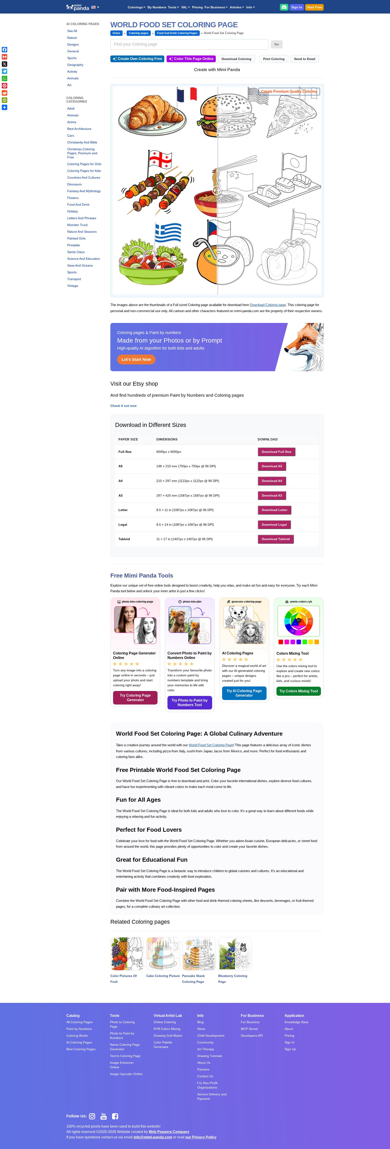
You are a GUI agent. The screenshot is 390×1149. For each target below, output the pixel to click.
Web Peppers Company (169, 1132)
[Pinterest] (4, 85)
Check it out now (123, 406)
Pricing (197, 7)
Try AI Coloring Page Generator (244, 693)
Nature (72, 37)
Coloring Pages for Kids (84, 171)
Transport (74, 279)
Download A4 (272, 481)
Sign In (296, 7)
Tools (172, 7)
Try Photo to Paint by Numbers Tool (190, 702)
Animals (73, 78)
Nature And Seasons (82, 231)
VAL (184, 7)
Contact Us (205, 1076)
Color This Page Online (194, 59)
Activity (72, 71)
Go (276, 44)
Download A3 (272, 495)
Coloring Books (77, 1035)
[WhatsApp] (4, 78)
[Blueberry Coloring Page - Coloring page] (235, 953)
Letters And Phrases (81, 218)
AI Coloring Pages (79, 1042)
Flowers (73, 198)
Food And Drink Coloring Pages (177, 33)
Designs (73, 44)
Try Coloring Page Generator (135, 697)
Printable (73, 245)
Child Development (210, 1035)
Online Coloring (165, 1022)
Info (249, 7)
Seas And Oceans (80, 265)
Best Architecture (79, 129)
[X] (4, 64)
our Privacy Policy (200, 1137)
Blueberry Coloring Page (232, 978)
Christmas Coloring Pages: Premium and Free (82, 153)
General (73, 51)
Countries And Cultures (83, 177)
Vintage (72, 286)
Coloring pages (139, 33)
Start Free (314, 7)
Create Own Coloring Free (140, 59)
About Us (203, 1062)
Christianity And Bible (82, 142)
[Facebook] (4, 49)
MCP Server (249, 1029)
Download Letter (274, 510)
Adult (70, 108)
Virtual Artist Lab (168, 1016)
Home (116, 33)
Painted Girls (76, 238)
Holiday (72, 211)
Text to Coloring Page (125, 1056)
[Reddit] (4, 93)
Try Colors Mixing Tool (298, 691)
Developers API (252, 1035)
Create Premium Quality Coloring (289, 91)
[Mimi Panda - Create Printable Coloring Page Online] (77, 7)
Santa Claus (76, 252)
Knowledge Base (297, 1022)
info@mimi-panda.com (153, 1137)
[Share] (4, 107)
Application (294, 1016)
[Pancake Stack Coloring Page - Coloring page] (199, 953)
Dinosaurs (74, 184)
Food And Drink (78, 204)
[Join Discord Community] (284, 7)
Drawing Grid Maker (168, 1035)
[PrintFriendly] (4, 100)
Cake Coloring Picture (163, 976)
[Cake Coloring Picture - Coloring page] (163, 953)
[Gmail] (4, 56)
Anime (71, 122)
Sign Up (290, 1049)
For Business (214, 7)
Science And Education (83, 258)
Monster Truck (77, 225)
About (289, 1029)
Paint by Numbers (79, 1029)
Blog (200, 1022)
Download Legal (274, 524)
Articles (235, 7)
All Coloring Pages (79, 1022)
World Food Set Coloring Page (211, 745)
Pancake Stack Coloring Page (193, 978)
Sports (72, 58)
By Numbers (157, 7)
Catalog (73, 1016)
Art (69, 85)
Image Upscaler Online (126, 1074)
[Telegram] (4, 71)
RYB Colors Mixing (167, 1029)
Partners (203, 1069)
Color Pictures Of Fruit (123, 978)
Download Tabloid (276, 539)
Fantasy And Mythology (84, 191)
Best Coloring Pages (80, 1049)
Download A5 (272, 466)
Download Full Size (276, 452)
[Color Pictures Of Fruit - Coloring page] (127, 953)
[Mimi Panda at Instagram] (94, 1116)
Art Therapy (205, 1049)
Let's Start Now (136, 359)
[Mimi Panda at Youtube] (105, 1116)
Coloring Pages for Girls (84, 164)
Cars (70, 135)
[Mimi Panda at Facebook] (116, 1116)
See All (72, 31)
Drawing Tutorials (209, 1056)
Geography (75, 65)
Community (205, 1042)
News (201, 1029)
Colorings (135, 7)
